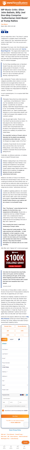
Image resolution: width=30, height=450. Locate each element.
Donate (25, 442)
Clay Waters (4, 24)
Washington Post (5, 438)
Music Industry (14, 436)
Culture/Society (14, 438)
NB (8, 436)
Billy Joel (3, 434)
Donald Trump (18, 434)
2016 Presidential (23, 436)
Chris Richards (10, 434)
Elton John (3, 436)
